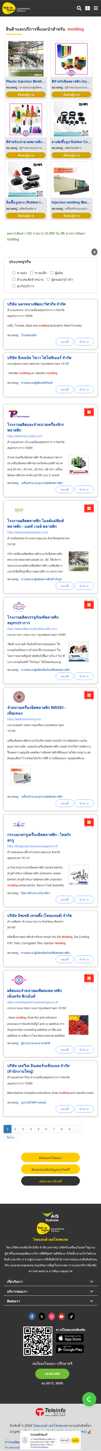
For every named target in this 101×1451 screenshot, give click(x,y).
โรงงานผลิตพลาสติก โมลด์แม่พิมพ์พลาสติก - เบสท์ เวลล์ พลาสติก (35, 523)
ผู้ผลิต (59, 272)
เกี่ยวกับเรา (15, 1281)
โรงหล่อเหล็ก (29, 335)
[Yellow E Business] (32, 1316)
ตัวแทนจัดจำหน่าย (30, 279)
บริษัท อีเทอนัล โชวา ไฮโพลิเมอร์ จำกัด (39, 357)
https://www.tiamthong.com (24, 719)
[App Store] (77, 1338)
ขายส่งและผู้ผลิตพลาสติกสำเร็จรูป (41, 579)
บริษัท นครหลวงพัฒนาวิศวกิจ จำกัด (36, 304)
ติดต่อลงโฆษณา (50, 1157)
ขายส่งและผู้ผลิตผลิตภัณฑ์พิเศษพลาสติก (45, 670)
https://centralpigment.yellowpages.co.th (32, 1002)
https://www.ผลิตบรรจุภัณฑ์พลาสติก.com (32, 629)
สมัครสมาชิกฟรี (50, 1181)
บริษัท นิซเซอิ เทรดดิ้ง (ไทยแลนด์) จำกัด (39, 915)
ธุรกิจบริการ (25, 286)
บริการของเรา (17, 1291)
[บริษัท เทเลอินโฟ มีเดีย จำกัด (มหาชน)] (50, 1412)
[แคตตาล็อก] (89, 412)
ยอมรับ (75, 1440)
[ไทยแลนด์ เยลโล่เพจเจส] (42, 1316)
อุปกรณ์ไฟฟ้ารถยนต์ (33, 1102)
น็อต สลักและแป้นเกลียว (35, 893)
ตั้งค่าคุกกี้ (65, 1440)
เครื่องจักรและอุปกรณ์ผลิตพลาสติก (42, 483)
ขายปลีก (41, 272)
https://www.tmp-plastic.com (24, 436)
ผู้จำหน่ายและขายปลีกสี (35, 1043)
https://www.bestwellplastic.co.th (27, 532)
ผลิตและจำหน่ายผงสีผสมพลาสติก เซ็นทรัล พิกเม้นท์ (34, 993)
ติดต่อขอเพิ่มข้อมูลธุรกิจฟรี (50, 1169)
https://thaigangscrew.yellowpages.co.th (32, 846)
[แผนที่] (65, 341)
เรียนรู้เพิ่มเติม (42, 1447)
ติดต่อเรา (13, 1301)
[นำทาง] (84, 341)
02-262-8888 (52, 1373)
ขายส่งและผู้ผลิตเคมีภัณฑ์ (37, 382)
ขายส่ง (22, 272)
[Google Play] (77, 1349)
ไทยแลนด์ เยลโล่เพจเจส (50, 1239)
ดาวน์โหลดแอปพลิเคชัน (70, 1329)
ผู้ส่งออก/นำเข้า (62, 279)
